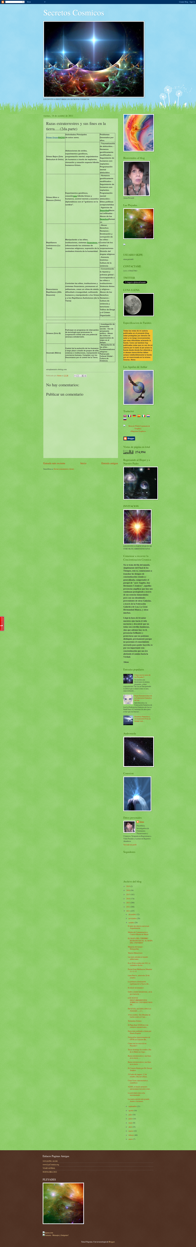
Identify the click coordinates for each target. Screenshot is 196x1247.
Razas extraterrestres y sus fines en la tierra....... (139, 1057)
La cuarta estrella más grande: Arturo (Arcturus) (139, 1100)
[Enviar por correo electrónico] (75, 375)
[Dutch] (149, 416)
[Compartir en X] (80, 375)
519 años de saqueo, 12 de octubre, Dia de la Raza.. (138, 1075)
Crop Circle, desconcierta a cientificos (138, 1081)
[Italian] (144, 416)
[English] (125, 416)
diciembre (132, 914)
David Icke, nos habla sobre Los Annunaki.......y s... (139, 1009)
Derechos (104, 219)
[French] (130, 416)
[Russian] (125, 419)
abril (130, 1127)
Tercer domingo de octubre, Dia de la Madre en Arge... (139, 1050)
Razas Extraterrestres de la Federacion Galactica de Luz (143, 697)
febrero (131, 1135)
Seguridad (104, 210)
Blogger (112, 1241)
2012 (128, 906)
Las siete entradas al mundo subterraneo (138, 958)
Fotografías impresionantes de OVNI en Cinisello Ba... (139, 1038)
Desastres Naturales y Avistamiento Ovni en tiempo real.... (142, 718)
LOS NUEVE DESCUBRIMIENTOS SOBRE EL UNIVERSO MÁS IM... (140, 1001)
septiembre (133, 1106)
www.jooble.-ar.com (50, 1161)
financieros (92, 242)
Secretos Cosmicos (73, 12)
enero (131, 1139)
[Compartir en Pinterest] (85, 375)
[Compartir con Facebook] (82, 375)
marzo (131, 1131)
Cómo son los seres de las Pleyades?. (142, 676)
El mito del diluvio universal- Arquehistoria (139, 927)
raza (75, 196)
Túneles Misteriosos (135, 953)
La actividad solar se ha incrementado (136, 1094)
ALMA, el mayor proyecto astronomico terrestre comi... (139, 1087)
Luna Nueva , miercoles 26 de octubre (139, 976)
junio (131, 1118)
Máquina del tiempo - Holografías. (136, 947)
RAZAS (61, 137)
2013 (128, 902)
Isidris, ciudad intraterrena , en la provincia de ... (140, 992)
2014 (128, 898)
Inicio (83, 463)
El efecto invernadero (136, 987)
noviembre (133, 918)
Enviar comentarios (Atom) (64, 469)
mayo (131, 1122)
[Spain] (139, 416)
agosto (131, 1110)
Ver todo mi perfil (130, 844)
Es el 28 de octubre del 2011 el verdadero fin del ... (139, 964)
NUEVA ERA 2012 (50, 1172)
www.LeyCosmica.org (51, 1164)
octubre (132, 922)
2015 (128, 894)
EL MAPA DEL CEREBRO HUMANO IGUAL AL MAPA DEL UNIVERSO (140, 940)
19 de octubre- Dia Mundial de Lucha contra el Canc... (139, 1015)
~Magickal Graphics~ (138, 431)
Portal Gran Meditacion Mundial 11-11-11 (140, 970)
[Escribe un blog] (77, 375)
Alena (141, 822)
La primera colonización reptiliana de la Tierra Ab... (139, 982)
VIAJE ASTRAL (49, 1168)
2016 (128, 890)
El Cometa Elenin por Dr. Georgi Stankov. (140, 1069)
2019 (128, 886)
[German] (135, 416)
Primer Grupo (52, 137)
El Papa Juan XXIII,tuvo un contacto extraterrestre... (138, 1026)
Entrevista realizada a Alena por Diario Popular (139, 1032)
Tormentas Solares (134, 1021)
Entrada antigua (109, 463)
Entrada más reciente (54, 463)
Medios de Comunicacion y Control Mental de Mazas (138, 933)
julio (130, 1114)
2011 (128, 911)
